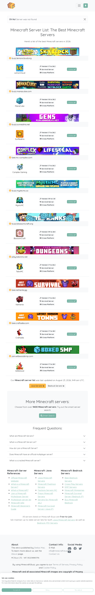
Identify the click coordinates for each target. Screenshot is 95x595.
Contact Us (54, 554)
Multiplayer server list (21, 499)
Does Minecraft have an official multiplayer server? (31, 454)
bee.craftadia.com (20, 323)
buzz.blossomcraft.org (22, 223)
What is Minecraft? (19, 490)
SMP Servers (71, 487)
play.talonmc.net (19, 256)
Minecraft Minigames (74, 490)
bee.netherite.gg (19, 290)
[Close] (85, 19)
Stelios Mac (39, 547)
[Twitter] (80, 548)
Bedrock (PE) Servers (47, 523)
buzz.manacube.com (22, 91)
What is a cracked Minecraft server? (25, 460)
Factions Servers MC (47, 490)
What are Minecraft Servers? (22, 436)
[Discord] (69, 548)
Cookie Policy (49, 567)
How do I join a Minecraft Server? (23, 448)
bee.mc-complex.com (22, 157)
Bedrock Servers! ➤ (56, 386)
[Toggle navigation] (79, 5)
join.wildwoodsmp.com (22, 356)
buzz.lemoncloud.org (22, 58)
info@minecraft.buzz (58, 550)
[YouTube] (69, 552)
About (14, 554)
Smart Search (48, 415)
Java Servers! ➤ (37, 386)
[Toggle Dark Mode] (85, 5)
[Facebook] (75, 548)
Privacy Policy (75, 564)
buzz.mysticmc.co (20, 190)
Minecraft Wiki (17, 502)
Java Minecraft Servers (64, 519)
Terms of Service (60, 564)
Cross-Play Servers (74, 484)
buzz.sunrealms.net (21, 124)
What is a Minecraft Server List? (23, 442)
